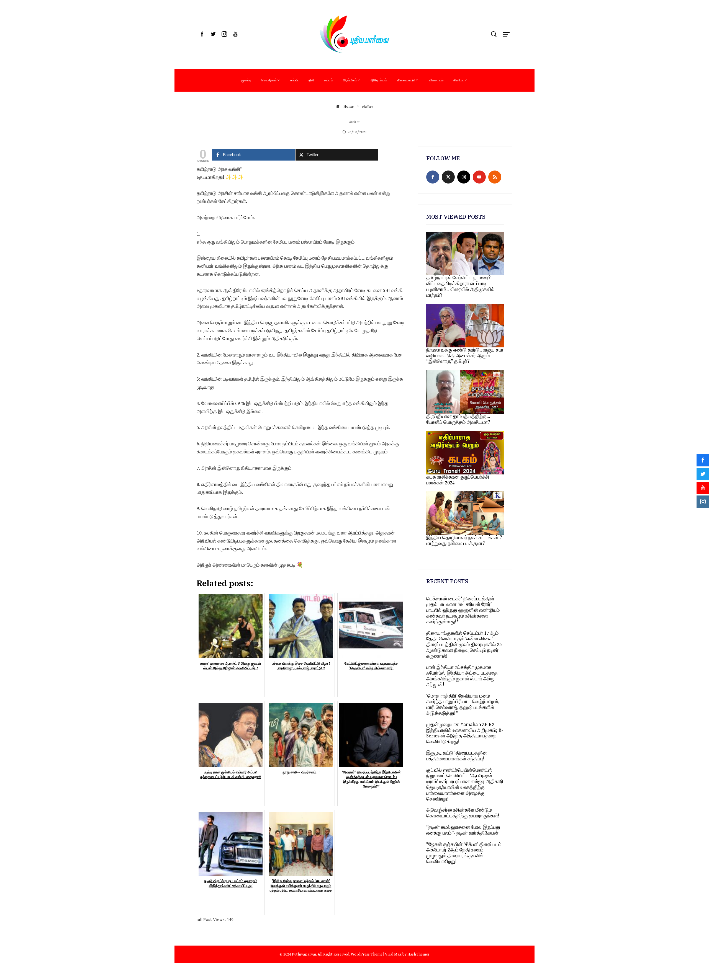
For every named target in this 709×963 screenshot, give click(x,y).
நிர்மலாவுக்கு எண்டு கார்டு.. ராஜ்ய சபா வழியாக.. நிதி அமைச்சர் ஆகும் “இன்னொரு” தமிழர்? (465, 356)
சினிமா (458, 80)
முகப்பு (246, 80)
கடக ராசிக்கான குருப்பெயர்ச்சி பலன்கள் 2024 (457, 480)
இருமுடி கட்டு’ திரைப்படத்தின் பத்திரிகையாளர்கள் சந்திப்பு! (456, 756)
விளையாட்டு (406, 80)
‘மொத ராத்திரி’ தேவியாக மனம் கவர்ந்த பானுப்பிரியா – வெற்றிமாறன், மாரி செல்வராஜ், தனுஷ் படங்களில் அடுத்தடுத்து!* (462, 704)
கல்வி (294, 80)
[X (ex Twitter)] (448, 177)
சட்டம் (328, 80)
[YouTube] (479, 177)
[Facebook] (432, 177)
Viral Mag (393, 954)
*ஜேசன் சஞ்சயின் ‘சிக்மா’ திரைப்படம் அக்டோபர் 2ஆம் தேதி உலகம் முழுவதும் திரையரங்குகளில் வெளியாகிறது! (463, 852)
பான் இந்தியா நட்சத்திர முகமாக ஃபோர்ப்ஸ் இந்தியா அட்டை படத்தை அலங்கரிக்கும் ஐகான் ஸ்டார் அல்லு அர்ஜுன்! (462, 675)
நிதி (311, 80)
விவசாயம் (436, 80)
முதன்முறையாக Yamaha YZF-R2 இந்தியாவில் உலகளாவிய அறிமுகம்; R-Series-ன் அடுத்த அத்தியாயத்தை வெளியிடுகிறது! (464, 733)
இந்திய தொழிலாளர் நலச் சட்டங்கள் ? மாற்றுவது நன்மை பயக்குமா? (464, 540)
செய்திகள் (269, 80)
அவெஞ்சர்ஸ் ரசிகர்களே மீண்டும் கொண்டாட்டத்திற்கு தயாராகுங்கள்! (462, 813)
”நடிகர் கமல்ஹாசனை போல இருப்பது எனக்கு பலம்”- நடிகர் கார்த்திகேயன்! (463, 830)
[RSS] (494, 177)
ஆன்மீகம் (350, 80)
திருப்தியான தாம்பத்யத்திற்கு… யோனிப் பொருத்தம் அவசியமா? (458, 419)
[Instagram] (463, 177)
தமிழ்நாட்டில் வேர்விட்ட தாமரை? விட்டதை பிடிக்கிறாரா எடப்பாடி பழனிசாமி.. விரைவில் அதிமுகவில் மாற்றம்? (460, 286)
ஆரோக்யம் (379, 80)
